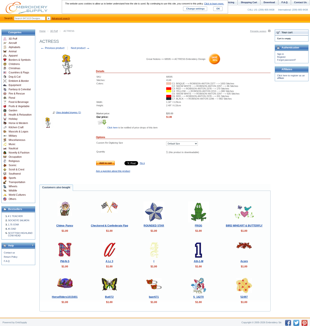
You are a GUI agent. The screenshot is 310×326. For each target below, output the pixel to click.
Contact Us (300, 2)
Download (269, 2)
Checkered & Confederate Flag (109, 225)
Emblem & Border (19, 80)
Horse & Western (18, 123)
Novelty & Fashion (19, 152)
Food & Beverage (19, 102)
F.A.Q (7, 261)
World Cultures (17, 194)
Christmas (14, 68)
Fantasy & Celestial (20, 89)
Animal (13, 51)
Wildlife (13, 190)
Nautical (13, 148)
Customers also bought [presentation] (56, 187)
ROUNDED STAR (154, 225)
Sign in (280, 54)
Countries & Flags (19, 72)
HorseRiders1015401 (65, 296)
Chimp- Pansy (64, 225)
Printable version (258, 31)
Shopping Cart (249, 2)
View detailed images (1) (68, 112)
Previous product (52, 48)
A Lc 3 (109, 261)
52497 (244, 296)
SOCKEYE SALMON (18, 220)
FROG (198, 225)
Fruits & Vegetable (19, 106)
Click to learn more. (214, 3)
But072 (109, 296)
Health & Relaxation (20, 114)
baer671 (154, 296)
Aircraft (13, 43)
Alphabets (14, 47)
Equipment (15, 85)
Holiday (13, 118)
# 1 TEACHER (15, 216)
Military (13, 135)
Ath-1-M (198, 261)
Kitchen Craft (16, 127)
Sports (12, 177)
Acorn (244, 261)
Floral (12, 97)
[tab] (56, 188)
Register (281, 57)
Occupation (15, 156)
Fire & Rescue (17, 93)
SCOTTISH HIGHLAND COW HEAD (20, 234)
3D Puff (54, 31)
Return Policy (11, 257)
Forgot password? (286, 60)
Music (12, 144)
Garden (13, 110)
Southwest (15, 173)
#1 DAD (12, 229)
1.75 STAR (13, 224)
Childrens (14, 64)
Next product (80, 48)
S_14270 (198, 296)
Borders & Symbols (20, 59)
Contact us (9, 252)
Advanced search (61, 18)
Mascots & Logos (18, 131)
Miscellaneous (17, 140)
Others (12, 199)
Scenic (12, 165)
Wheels (13, 186)
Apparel (13, 55)
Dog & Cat (14, 76)
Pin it (142, 163)
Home (42, 31)
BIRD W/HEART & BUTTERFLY (244, 225)
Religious (14, 161)
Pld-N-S (64, 261)
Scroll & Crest (16, 169)
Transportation (17, 182)
